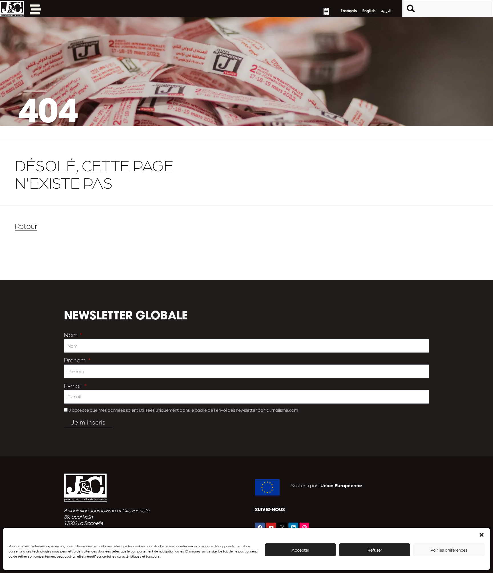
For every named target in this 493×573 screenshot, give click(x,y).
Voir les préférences (449, 549)
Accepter (300, 549)
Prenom (75, 360)
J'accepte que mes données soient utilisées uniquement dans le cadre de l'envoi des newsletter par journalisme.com (183, 410)
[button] (481, 535)
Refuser (374, 549)
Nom (71, 334)
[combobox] (447, 8)
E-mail (73, 385)
